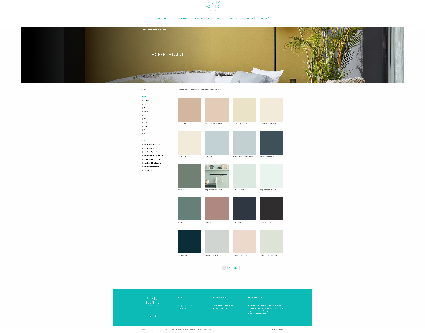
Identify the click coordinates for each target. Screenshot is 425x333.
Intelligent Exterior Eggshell (153, 156)
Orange (146, 100)
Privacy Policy (169, 329)
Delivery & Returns (196, 329)
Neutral (146, 111)
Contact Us (232, 18)
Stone (146, 104)
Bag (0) (264, 18)
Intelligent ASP (149, 148)
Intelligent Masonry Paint (152, 159)
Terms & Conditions (182, 329)
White (146, 108)
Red (145, 133)
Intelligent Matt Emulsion (152, 163)
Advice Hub (207, 329)
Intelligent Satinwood (151, 166)
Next (236, 268)
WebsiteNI (281, 329)
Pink (145, 130)
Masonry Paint (149, 170)
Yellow (146, 119)
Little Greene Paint (179, 18)
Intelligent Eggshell (150, 152)
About (219, 18)
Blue (145, 122)
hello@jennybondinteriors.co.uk (187, 306)
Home (143, 29)
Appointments (160, 18)
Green (146, 126)
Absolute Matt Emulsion (152, 144)
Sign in (250, 18)
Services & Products (203, 18)
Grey (145, 115)
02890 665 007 (182, 309)
